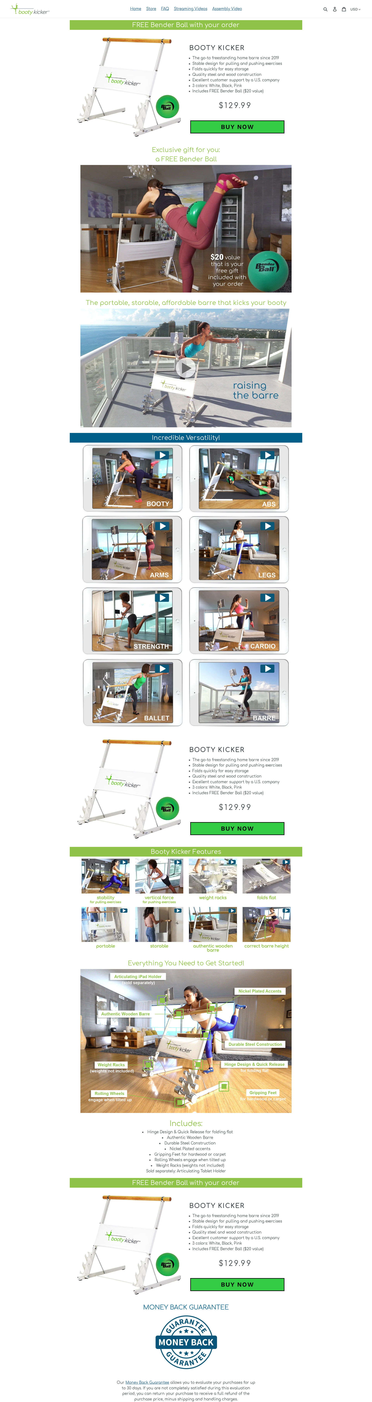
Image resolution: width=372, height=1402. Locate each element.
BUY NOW (237, 126)
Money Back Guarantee (147, 1383)
